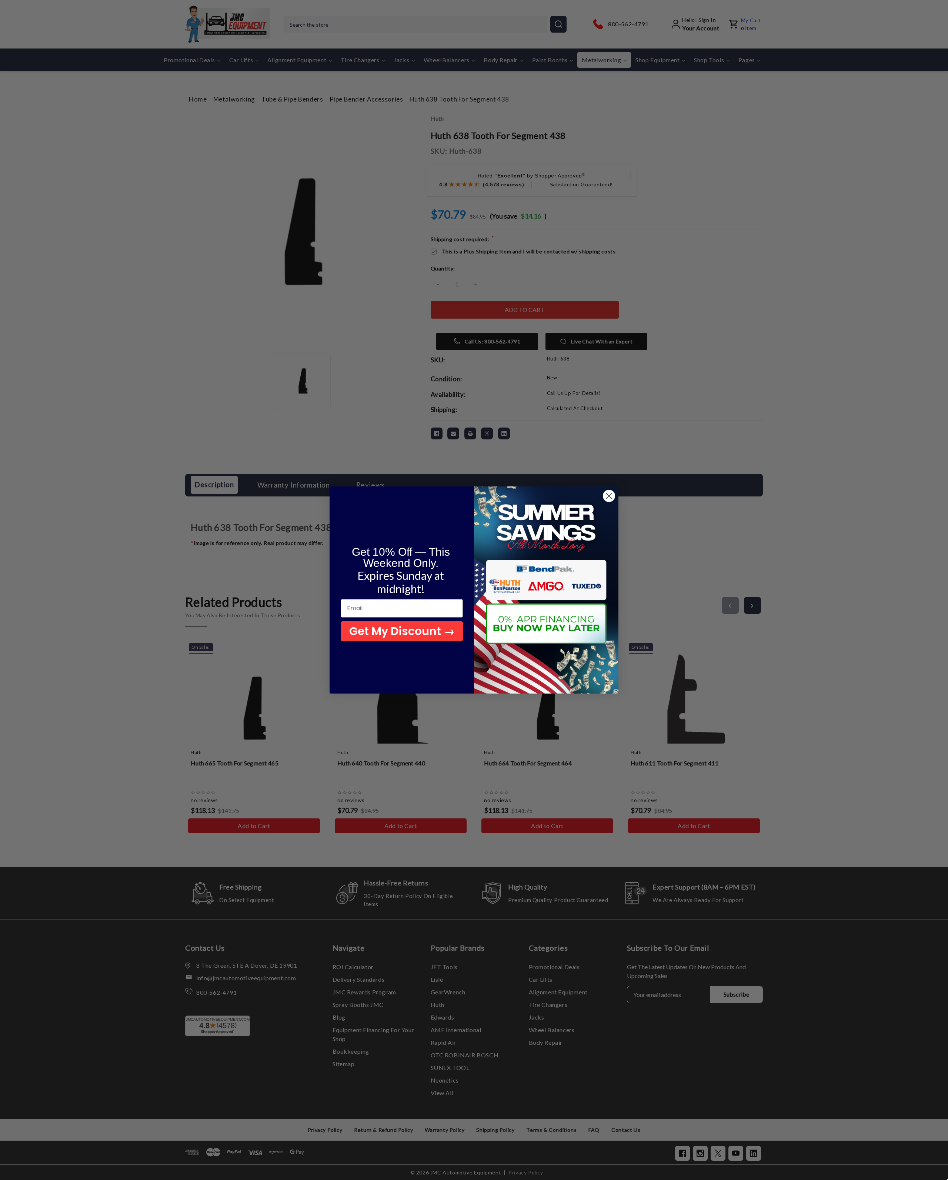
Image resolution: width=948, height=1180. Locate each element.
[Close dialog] (608, 495)
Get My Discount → (402, 631)
